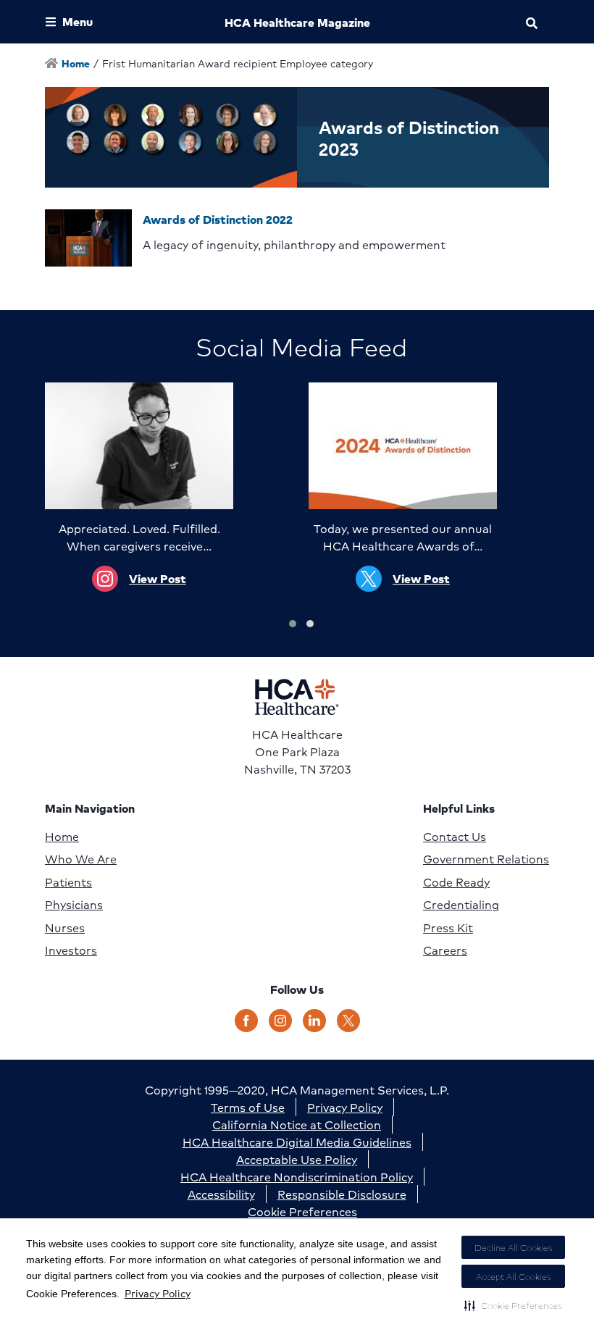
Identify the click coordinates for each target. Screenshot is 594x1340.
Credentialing (461, 904)
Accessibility (221, 1194)
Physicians (74, 904)
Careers (445, 950)
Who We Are (81, 859)
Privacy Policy (158, 1293)
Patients (68, 882)
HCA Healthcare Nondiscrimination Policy (296, 1177)
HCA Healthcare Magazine (297, 22)
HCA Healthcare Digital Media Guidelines (297, 1142)
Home (62, 836)
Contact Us (454, 836)
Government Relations (486, 859)
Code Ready (456, 882)
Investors (71, 950)
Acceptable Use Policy (296, 1159)
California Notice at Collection (296, 1124)
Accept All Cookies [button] (513, 1277)
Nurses (65, 928)
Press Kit (448, 928)
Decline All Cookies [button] (513, 1248)
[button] (513, 1305)
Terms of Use (248, 1107)
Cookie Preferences (302, 1211)
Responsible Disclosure (341, 1194)
